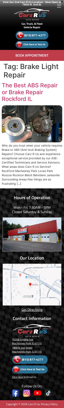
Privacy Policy (49, 404)
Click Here (17, 377)
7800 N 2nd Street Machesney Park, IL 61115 (27, 350)
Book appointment (32, 55)
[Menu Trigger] (59, 6)
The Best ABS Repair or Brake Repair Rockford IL (30, 92)
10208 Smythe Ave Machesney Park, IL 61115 (27, 341)
